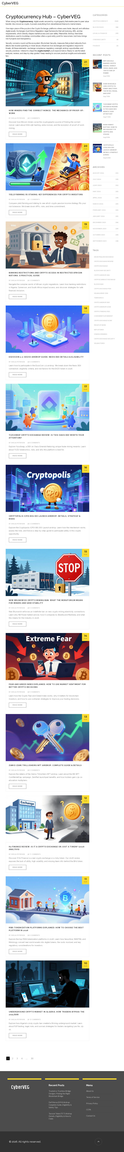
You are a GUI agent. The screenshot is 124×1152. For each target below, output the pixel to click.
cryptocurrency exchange (104, 279)
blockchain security (102, 270)
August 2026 (98, 173)
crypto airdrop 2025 (102, 302)
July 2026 (97, 179)
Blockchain (98, 27)
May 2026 (97, 191)
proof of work (100, 325)
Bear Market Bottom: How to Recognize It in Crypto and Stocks (110, 129)
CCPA (88, 1109)
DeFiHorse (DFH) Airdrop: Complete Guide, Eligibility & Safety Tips (60, 1104)
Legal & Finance (100, 33)
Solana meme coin (101, 293)
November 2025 (100, 228)
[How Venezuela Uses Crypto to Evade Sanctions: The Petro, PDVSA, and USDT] (97, 87)
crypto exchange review (103, 261)
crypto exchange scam (103, 320)
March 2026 (98, 204)
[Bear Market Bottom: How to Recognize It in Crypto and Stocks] (97, 128)
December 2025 (99, 222)
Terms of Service (93, 1097)
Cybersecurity (99, 39)
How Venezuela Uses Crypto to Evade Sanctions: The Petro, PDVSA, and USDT (110, 88)
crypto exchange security (104, 338)
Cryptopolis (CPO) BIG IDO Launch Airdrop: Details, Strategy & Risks (110, 149)
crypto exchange (101, 266)
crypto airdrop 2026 (102, 275)
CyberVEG (10, 3)
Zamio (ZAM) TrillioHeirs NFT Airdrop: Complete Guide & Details (45, 765)
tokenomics (99, 297)
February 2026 (99, 210)
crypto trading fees (102, 311)
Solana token (99, 343)
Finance (96, 46)
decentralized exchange (103, 257)
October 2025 (99, 235)
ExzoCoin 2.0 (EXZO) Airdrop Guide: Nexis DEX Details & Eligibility (46, 357)
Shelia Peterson (18, 118)
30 (32, 1058)
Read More (18, 134)
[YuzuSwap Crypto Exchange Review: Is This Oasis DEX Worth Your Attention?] (97, 107)
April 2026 (97, 198)
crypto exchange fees (102, 288)
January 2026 (99, 216)
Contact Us (90, 1116)
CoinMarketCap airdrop (103, 316)
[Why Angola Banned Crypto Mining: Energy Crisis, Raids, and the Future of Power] (97, 64)
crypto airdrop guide (102, 307)
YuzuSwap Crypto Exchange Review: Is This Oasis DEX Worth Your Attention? (110, 109)
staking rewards (100, 334)
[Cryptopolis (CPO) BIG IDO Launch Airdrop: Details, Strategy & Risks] (97, 148)
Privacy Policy (92, 1103)
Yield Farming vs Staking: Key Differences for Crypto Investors (46, 195)
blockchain (99, 284)
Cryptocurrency (100, 21)
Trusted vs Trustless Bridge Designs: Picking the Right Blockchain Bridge (60, 1093)
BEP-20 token (99, 329)
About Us (90, 1091)
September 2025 (100, 241)
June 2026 (97, 185)
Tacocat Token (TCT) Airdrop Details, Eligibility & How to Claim (60, 1116)
